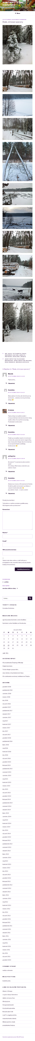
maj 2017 (5, 721)
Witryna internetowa (9, 549)
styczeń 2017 (7, 734)
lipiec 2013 (6, 854)
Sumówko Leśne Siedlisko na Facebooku (14, 623)
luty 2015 (5, 789)
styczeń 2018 (7, 704)
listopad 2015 (7, 765)
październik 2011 (7, 926)
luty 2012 (5, 912)
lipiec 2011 (6, 936)
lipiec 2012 (6, 895)
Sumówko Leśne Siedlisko (13, 3)
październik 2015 (7, 768)
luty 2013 (5, 871)
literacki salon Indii (8, 1011)
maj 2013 (5, 861)
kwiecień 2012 (7, 905)
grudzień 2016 (7, 738)
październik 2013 (7, 844)
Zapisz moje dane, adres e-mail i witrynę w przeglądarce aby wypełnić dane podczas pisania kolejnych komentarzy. (17, 562)
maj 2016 (5, 748)
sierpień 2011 (6, 932)
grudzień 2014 (7, 796)
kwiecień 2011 (7, 946)
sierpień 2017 (7, 714)
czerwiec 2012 (7, 898)
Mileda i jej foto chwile (9, 1022)
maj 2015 (5, 779)
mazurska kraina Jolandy (9, 1018)
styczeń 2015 (7, 792)
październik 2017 (7, 710)
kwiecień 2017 (7, 724)
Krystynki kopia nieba (9, 1008)
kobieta (22, 355)
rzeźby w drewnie (8, 970)
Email (5, 541)
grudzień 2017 (7, 707)
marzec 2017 (6, 727)
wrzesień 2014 (7, 806)
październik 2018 (7, 690)
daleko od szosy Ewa (9, 998)
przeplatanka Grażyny (9, 1025)
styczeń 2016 (7, 758)
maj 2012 (5, 902)
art (6, 353)
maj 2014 (5, 820)
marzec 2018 (6, 697)
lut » (7, 653)
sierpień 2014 (7, 809)
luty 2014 (5, 830)
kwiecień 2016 (7, 751)
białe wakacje (10, 362)
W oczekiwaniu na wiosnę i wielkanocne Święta (16, 676)
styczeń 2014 (7, 833)
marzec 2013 (6, 868)
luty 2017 (5, 731)
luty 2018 (5, 700)
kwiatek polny (7, 981)
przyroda (8, 356)
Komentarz (6, 509)
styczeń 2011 (6, 956)
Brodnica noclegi (22, 362)
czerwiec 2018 (7, 693)
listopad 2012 (7, 881)
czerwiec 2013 (7, 857)
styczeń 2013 (7, 874)
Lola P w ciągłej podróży (10, 1015)
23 (8, 645)
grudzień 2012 (7, 878)
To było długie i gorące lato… (11, 669)
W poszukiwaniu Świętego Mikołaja (13, 662)
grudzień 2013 (7, 837)
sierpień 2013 (7, 850)
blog (10, 353)
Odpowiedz (11, 383)
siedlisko (16, 356)
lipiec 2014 (6, 813)
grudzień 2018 (7, 686)
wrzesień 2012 (7, 888)
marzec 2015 (6, 786)
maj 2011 (5, 943)
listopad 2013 (7, 840)
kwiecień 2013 (7, 864)
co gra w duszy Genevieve (10, 994)
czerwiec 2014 (7, 816)
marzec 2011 (6, 950)
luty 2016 (5, 755)
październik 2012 (7, 885)
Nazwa (5, 532)
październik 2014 (7, 803)
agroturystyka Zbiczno (23, 360)
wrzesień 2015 (7, 772)
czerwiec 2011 (7, 939)
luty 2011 (5, 953)
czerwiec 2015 (7, 775)
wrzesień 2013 (7, 847)
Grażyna (11, 410)
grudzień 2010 (7, 960)
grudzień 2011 (7, 919)
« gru (4, 653)
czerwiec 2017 (7, 717)
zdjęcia (23, 356)
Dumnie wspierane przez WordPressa (13, 1037)
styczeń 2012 (7, 915)
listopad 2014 (7, 799)
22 (4, 645)
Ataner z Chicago (7, 991)
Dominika (23, 19)
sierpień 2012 (7, 891)
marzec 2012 (6, 909)
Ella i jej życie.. (6, 1001)
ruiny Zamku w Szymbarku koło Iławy (13, 673)
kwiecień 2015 (7, 782)
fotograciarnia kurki (8, 1005)
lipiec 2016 (6, 745)
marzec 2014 (6, 827)
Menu (18, 13)
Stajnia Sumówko (7, 666)
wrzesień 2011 (7, 929)
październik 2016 (7, 741)
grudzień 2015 (7, 762)
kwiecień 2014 (7, 823)
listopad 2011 (6, 922)
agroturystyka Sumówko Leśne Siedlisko (14, 620)
